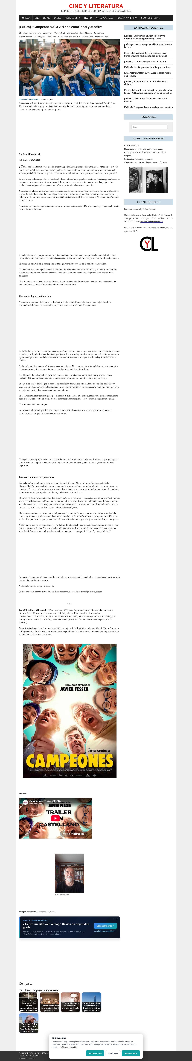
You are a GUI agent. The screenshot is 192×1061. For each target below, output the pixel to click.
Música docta (72, 17)
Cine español (72, 32)
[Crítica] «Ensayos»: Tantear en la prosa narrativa (148, 107)
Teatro (88, 17)
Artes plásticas (104, 17)
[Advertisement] (69, 131)
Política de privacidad (28, 1056)
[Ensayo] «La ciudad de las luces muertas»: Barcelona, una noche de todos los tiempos (145, 54)
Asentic (32, 1058)
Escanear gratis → (105, 926)
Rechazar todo (95, 1053)
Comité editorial (150, 17)
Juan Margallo (39, 36)
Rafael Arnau (87, 36)
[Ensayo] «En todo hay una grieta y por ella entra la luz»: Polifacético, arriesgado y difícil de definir (148, 91)
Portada (25, 17)
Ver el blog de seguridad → (104, 931)
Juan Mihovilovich (54, 36)
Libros (46, 17)
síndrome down (101, 36)
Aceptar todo (131, 1053)
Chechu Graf (59, 32)
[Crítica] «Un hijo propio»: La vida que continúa (147, 67)
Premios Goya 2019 (72, 36)
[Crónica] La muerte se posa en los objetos (145, 61)
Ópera (57, 17)
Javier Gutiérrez (25, 36)
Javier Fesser (99, 32)
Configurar (113, 1053)
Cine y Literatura (31, 100)
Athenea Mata (35, 32)
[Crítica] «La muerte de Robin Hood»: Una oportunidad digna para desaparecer (144, 37)
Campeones (47, 32)
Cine (36, 17)
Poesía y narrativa (127, 17)
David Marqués (86, 32)
